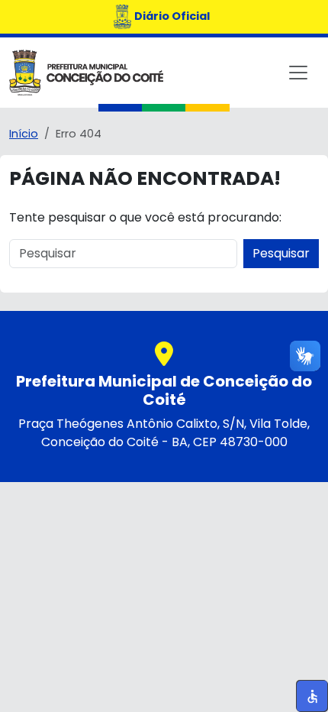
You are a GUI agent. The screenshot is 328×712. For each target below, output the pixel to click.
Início (23, 133)
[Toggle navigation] (298, 72)
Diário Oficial (172, 16)
